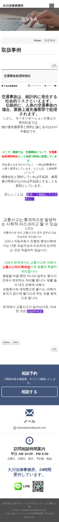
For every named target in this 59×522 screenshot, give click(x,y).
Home (37, 40)
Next (16, 342)
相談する (29, 391)
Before (6, 342)
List (54, 65)
